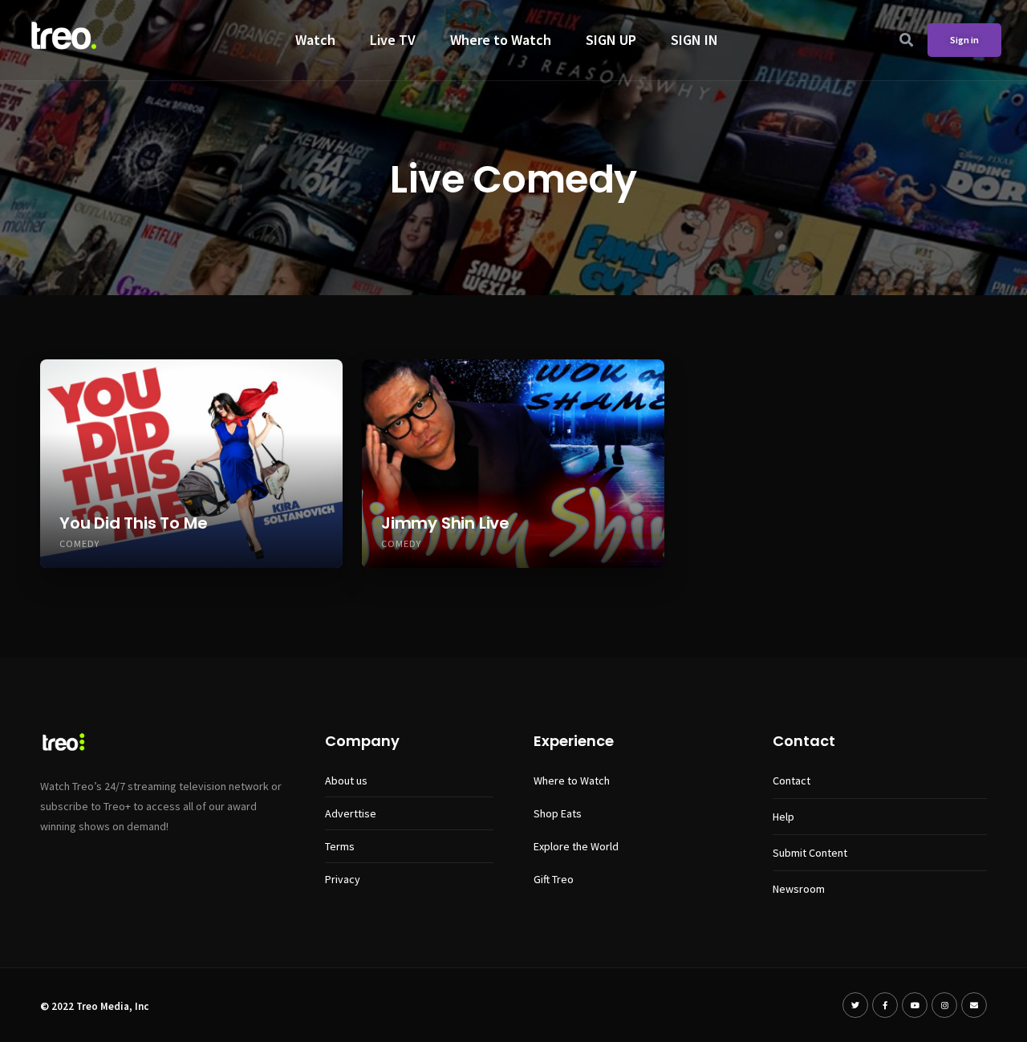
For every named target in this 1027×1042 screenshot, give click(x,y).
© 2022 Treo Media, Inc (94, 1006)
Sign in (964, 40)
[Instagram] (944, 1005)
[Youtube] (915, 1005)
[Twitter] (855, 1005)
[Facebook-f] (885, 1005)
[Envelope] (974, 1005)
